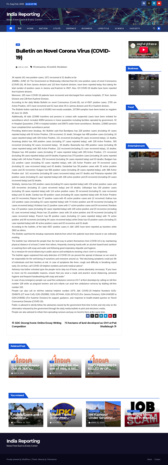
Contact (157, 459)
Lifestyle (103, 28)
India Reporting (23, 14)
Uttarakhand (94, 411)
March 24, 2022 (143, 121)
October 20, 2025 (22, 423)
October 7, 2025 (60, 423)
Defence (71, 28)
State (57, 28)
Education (16, 411)
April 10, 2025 (136, 423)
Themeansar (51, 459)
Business (87, 28)
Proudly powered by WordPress (19, 459)
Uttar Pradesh (133, 411)
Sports (53, 411)
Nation (43, 28)
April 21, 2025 (97, 423)
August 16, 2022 (133, 121)
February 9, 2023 (153, 160)
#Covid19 (51, 67)
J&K (18, 44)
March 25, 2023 (143, 160)
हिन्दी (19, 28)
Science (119, 28)
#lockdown (62, 67)
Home (30, 28)
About (149, 459)
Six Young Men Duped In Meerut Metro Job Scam (140, 418)
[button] (154, 28)
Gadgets (135, 28)
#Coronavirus (39, 67)
